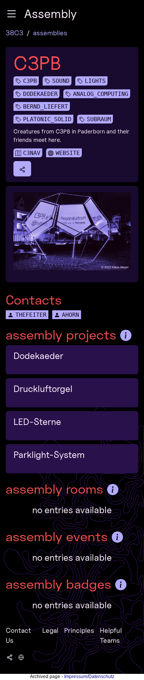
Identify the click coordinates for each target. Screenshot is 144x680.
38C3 (14, 33)
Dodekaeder (38, 355)
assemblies (50, 33)
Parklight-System (49, 454)
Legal (50, 630)
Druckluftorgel (43, 388)
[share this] (22, 168)
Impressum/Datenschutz (89, 676)
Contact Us (18, 635)
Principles (79, 630)
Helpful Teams (111, 635)
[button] (12, 14)
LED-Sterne (37, 421)
